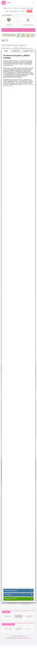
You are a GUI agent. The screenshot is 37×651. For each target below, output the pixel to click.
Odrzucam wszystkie (11, 590)
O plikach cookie (28, 51)
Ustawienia (15, 51)
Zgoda (6, 51)
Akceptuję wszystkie (11, 598)
